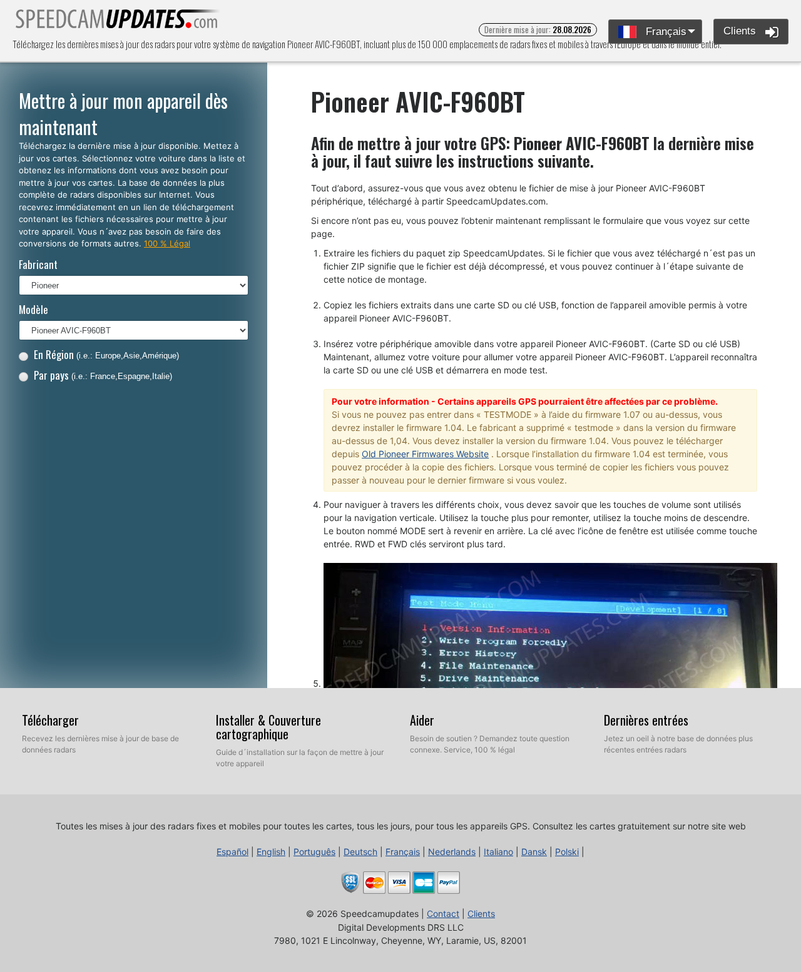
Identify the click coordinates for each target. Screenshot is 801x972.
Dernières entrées (646, 720)
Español (232, 851)
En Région (106, 354)
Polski (567, 851)
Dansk (534, 851)
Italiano (498, 851)
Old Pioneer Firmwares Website (425, 453)
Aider (422, 720)
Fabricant (38, 264)
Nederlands (452, 851)
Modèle (33, 309)
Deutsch (360, 851)
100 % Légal (167, 243)
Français (664, 32)
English (271, 851)
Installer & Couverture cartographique (268, 727)
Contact (443, 913)
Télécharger (50, 720)
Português (314, 851)
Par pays (103, 375)
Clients (741, 31)
